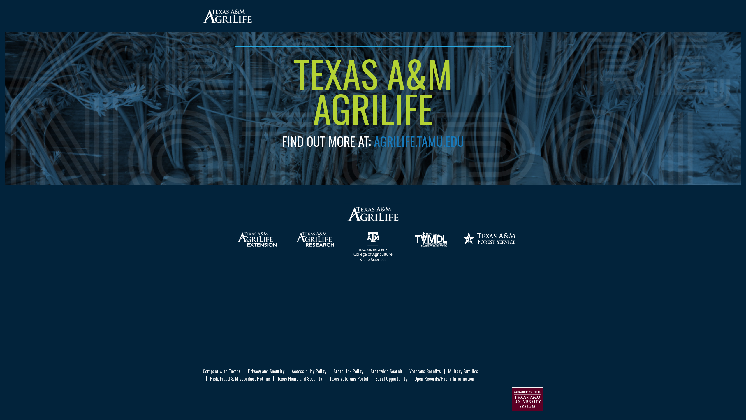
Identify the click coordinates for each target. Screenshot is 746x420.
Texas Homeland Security (299, 378)
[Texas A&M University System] (527, 398)
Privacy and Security (266, 371)
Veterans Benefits (425, 371)
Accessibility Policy (309, 371)
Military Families (463, 371)
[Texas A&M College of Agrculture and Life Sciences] (373, 246)
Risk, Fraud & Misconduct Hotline (240, 378)
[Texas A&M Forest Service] (489, 237)
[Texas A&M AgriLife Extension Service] (257, 238)
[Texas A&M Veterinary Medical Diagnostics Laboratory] (431, 238)
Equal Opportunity (391, 378)
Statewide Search (386, 371)
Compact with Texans (222, 371)
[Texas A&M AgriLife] (227, 15)
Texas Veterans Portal (348, 378)
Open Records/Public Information (444, 378)
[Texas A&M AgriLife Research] (315, 238)
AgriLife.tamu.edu (419, 141)
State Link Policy (348, 371)
